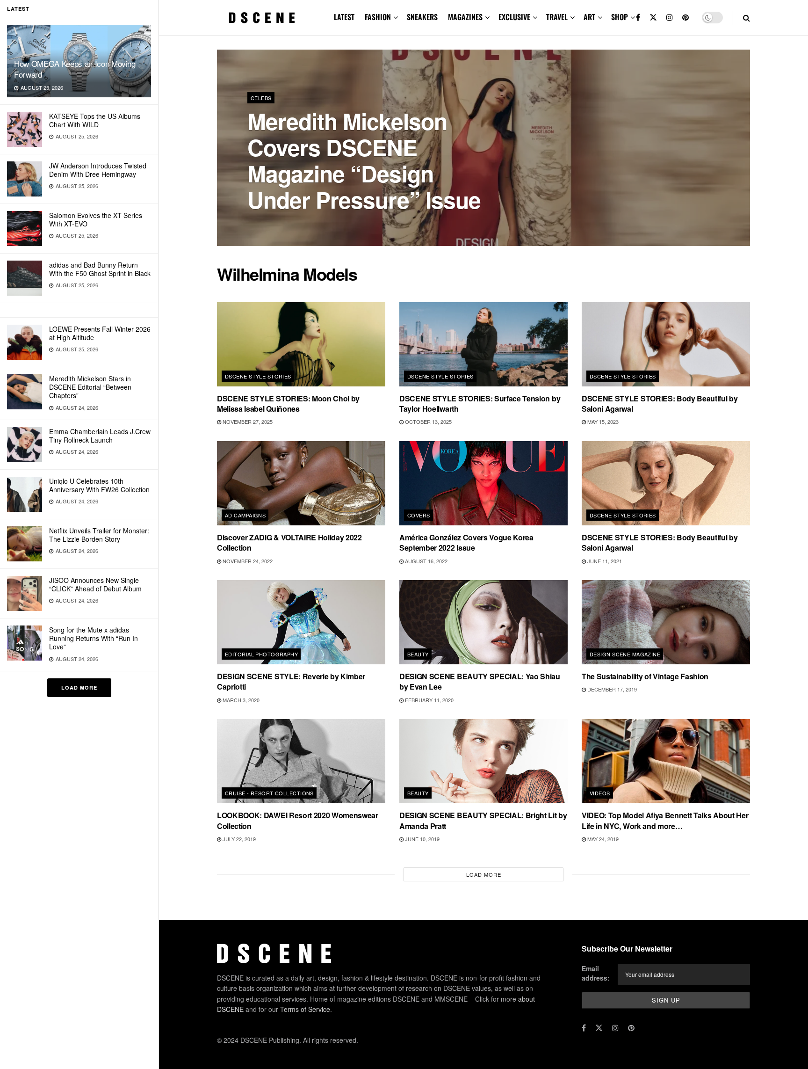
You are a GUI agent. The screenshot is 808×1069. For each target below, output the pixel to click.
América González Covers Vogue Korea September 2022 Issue (466, 542)
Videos (600, 793)
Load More (79, 687)
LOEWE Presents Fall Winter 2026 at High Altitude (100, 333)
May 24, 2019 (602, 839)
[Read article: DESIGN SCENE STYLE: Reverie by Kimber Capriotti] (301, 622)
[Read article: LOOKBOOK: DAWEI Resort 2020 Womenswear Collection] (301, 761)
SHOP (619, 16)
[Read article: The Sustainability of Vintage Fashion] (666, 622)
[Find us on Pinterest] (685, 17)
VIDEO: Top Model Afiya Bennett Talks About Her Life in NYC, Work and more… (665, 820)
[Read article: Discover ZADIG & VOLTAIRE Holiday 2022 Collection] (301, 483)
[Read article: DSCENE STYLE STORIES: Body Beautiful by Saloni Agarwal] (666, 344)
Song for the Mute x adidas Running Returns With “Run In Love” (93, 638)
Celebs (261, 98)
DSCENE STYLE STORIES (258, 376)
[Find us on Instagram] (669, 17)
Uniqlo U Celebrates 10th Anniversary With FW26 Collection (99, 485)
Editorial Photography (261, 654)
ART (589, 16)
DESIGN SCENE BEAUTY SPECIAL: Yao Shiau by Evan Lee (479, 681)
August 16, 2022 (425, 561)
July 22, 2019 (238, 839)
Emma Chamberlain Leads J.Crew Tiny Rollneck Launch (100, 435)
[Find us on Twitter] (653, 17)
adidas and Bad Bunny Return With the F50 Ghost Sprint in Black (100, 269)
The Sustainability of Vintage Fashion (645, 676)
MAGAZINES (465, 16)
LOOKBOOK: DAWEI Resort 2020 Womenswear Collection (297, 820)
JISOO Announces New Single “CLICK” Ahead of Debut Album (95, 584)
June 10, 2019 (422, 839)
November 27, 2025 (247, 421)
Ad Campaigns (245, 515)
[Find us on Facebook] (638, 17)
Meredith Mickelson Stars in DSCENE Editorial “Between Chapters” (90, 387)
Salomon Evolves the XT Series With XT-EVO (95, 219)
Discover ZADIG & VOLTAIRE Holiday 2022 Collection (289, 542)
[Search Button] (746, 17)
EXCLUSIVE (514, 16)
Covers (418, 515)
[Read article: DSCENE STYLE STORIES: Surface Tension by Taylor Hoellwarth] (483, 344)
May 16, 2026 (321, 224)
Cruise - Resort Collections (269, 793)
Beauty (418, 654)
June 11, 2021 (604, 561)
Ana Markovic (275, 224)
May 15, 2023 (602, 421)
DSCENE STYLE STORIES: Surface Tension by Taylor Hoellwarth (479, 403)
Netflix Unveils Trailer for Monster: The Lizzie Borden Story (99, 535)
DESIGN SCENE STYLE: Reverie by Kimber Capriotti (291, 681)
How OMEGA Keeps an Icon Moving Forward (75, 69)
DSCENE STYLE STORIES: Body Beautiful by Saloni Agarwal (660, 403)
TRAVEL (557, 16)
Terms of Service (305, 1009)
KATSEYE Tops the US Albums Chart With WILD (94, 120)
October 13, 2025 (428, 421)
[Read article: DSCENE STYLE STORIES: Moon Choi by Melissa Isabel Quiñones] (301, 344)
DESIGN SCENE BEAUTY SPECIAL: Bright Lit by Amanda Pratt (483, 820)
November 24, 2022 (247, 561)
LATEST (344, 16)
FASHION (378, 16)
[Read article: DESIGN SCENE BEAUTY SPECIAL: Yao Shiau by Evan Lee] (483, 622)
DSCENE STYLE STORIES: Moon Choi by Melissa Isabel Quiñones (288, 403)
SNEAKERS (422, 16)
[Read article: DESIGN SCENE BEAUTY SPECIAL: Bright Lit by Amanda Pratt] (483, 761)
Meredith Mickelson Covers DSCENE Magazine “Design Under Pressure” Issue (364, 160)
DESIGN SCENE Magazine (625, 654)
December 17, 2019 (611, 689)
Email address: (596, 973)
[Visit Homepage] (262, 17)
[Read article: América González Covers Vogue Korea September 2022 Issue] (483, 483)
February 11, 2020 (429, 700)
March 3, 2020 (240, 700)
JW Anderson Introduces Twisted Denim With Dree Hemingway (97, 170)
